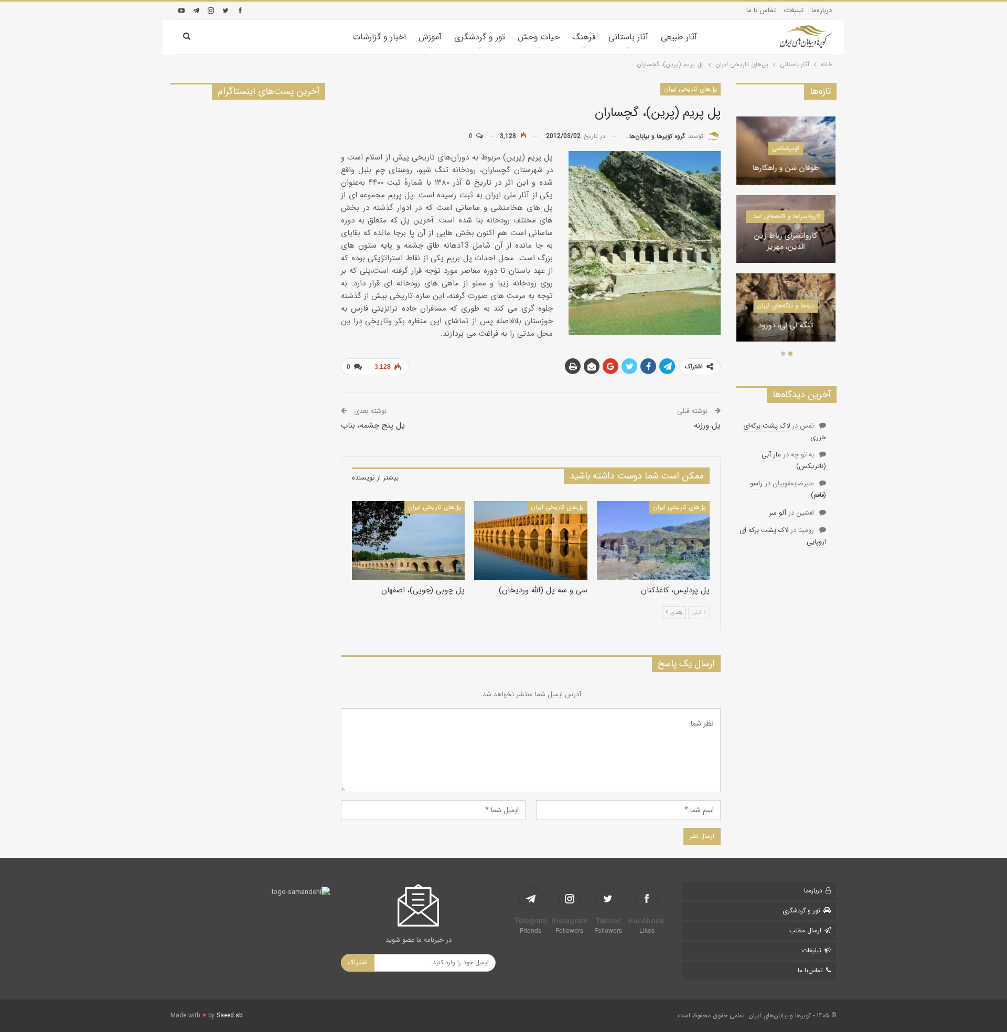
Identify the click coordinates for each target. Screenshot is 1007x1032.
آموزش (430, 37)
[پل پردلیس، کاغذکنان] (653, 540)
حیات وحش (539, 37)
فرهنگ (584, 37)
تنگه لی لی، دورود (786, 326)
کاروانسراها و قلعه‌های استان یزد (783, 216)
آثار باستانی (628, 37)
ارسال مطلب (805, 930)
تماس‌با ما (810, 970)
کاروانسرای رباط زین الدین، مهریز (786, 241)
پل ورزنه (707, 425)
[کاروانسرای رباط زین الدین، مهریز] (786, 229)
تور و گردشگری (479, 37)
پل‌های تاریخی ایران (690, 89)
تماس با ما (761, 10)
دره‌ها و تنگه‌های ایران (786, 306)
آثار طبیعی (679, 37)
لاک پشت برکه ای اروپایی (783, 536)
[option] (786, 234)
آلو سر (777, 512)
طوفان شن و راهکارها (786, 168)
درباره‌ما (821, 10)
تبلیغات (794, 10)
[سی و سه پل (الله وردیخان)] (530, 540)
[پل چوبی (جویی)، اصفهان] (408, 540)
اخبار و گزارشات (379, 37)
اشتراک (358, 962)
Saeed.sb (229, 1015)
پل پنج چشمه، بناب (373, 425)
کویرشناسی (786, 148)
